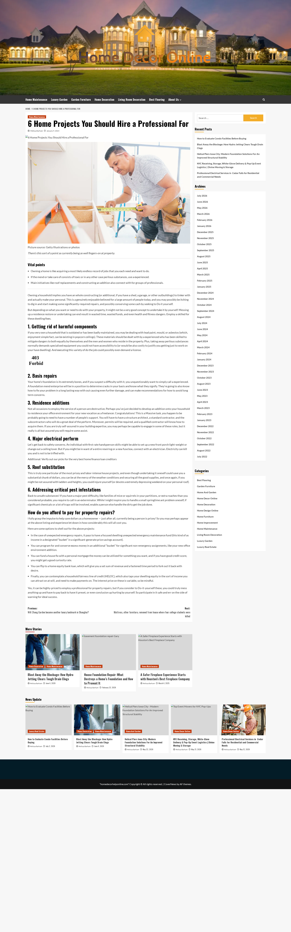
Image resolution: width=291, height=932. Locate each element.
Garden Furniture (81, 99)
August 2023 (204, 383)
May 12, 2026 (245, 749)
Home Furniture (205, 516)
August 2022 (204, 450)
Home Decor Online (207, 498)
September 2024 (205, 311)
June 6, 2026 (50, 683)
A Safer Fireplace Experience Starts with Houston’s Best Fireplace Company (165, 676)
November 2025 (205, 238)
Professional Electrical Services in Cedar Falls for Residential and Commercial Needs (228, 175)
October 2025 (204, 244)
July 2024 (202, 323)
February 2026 (204, 220)
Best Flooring (157, 99)
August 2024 (204, 317)
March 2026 (203, 213)
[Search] (264, 99)
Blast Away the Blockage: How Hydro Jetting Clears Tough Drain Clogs (50, 676)
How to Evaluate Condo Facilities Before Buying (221, 138)
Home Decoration (104, 99)
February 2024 (204, 353)
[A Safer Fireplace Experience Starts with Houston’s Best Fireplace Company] (165, 652)
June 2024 (202, 329)
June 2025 (202, 262)
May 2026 (202, 207)
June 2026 (202, 201)
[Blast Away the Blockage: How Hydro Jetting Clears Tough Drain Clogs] (52, 652)
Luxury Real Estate (206, 547)
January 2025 (204, 286)
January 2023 (204, 420)
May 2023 (202, 395)
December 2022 (205, 426)
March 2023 (203, 408)
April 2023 (202, 402)
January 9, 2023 (53, 131)
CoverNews (170, 784)
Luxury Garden (59, 99)
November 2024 (205, 298)
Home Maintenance (36, 99)
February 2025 (204, 280)
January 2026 (204, 226)
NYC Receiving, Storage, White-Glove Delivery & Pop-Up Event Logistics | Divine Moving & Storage (229, 165)
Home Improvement (207, 522)
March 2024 (203, 347)
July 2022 (202, 456)
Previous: (58, 610)
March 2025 (203, 274)
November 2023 (205, 371)
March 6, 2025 (164, 683)
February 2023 (204, 414)
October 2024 (204, 304)
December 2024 (205, 292)
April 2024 (202, 341)
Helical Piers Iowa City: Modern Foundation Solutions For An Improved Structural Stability (228, 156)
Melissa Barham (36, 131)
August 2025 (204, 256)
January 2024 (204, 359)
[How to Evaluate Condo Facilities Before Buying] (48, 719)
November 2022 (205, 432)
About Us (173, 99)
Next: (152, 612)
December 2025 (205, 232)
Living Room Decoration (131, 99)
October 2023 (204, 377)
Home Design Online (207, 510)
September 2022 (205, 444)
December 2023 (205, 365)
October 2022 (204, 438)
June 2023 (202, 389)
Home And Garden (206, 492)
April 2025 (202, 268)
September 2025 (205, 250)
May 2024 (202, 335)
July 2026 (202, 195)
